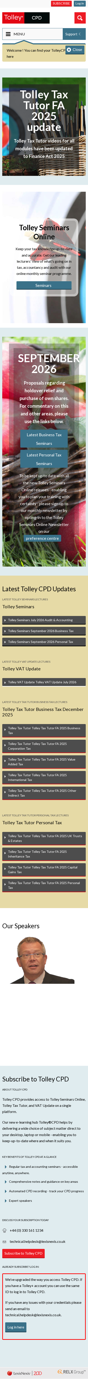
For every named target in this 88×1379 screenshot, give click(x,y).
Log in (80, 3)
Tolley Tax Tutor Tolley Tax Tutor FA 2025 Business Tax (44, 730)
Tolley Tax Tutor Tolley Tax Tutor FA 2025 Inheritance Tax (37, 854)
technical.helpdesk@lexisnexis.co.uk (37, 1241)
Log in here (15, 1327)
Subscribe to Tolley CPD (23, 1253)
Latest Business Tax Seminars (44, 439)
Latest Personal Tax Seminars (44, 459)
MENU (19, 34)
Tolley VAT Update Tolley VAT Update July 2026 (42, 682)
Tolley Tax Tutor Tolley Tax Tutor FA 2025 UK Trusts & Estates (45, 838)
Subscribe (61, 3)
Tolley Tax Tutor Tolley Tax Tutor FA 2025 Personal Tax (44, 885)
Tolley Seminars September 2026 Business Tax (41, 631)
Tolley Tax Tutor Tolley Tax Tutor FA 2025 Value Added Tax (41, 761)
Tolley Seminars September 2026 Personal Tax (40, 642)
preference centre (42, 538)
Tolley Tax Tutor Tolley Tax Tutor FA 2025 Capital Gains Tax (42, 869)
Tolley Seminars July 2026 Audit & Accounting (40, 620)
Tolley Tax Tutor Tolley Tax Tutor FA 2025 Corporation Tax (37, 746)
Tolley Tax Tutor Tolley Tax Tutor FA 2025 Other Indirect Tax (42, 793)
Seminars (43, 285)
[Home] (26, 17)
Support (71, 34)
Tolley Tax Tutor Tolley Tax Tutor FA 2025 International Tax (37, 777)
